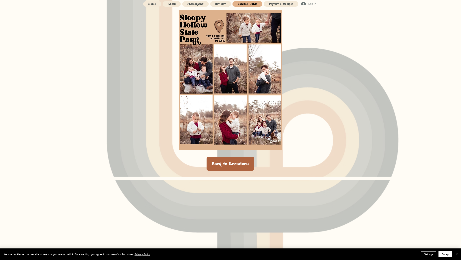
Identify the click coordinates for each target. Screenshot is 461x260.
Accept (445, 254)
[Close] (457, 254)
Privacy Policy (142, 254)
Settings (428, 254)
